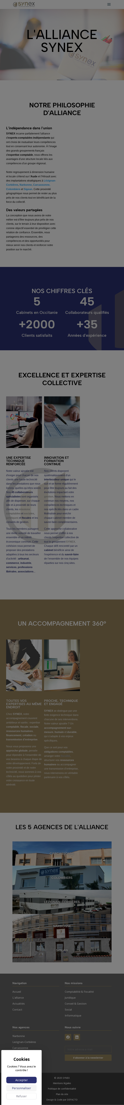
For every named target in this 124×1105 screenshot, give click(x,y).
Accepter (21, 1080)
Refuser (21, 1096)
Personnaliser (21, 1088)
